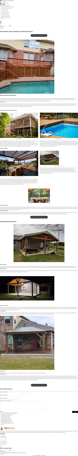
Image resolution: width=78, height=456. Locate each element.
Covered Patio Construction (5, 13)
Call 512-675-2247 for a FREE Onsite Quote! (39, 217)
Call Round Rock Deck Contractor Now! (39, 385)
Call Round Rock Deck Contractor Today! (39, 35)
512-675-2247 (3, 1)
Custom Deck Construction (5, 9)
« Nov (1, 446)
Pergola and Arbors (56, 165)
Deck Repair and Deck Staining (5, 16)
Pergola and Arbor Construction (5, 14)
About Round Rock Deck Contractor (6, 17)
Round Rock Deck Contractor (5, 5)
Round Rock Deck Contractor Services (6, 8)
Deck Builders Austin (19, 138)
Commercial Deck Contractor (5, 12)
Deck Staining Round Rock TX (8, 221)
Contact (2, 18)
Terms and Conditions (36, 455)
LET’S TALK (2, 27)
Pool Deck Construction (4, 10)
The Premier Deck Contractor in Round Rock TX (9, 412)
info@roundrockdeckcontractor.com (7, 0)
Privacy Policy (43, 455)
